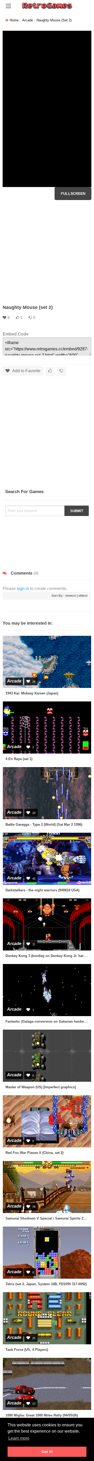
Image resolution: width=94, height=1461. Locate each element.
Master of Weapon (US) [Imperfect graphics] (40, 1087)
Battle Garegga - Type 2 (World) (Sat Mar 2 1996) (43, 824)
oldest (82, 596)
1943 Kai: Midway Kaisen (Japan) (31, 693)
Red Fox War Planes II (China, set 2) (34, 1153)
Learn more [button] (19, 1438)
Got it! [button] (47, 1452)
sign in (23, 588)
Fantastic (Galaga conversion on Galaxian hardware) (47, 1021)
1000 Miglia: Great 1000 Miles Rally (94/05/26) (41, 1415)
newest (70, 596)
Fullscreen (73, 193)
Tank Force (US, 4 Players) (26, 1350)
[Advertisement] (47, 252)
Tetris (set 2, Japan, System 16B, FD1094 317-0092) (46, 1284)
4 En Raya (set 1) (18, 759)
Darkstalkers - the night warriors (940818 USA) (42, 890)
